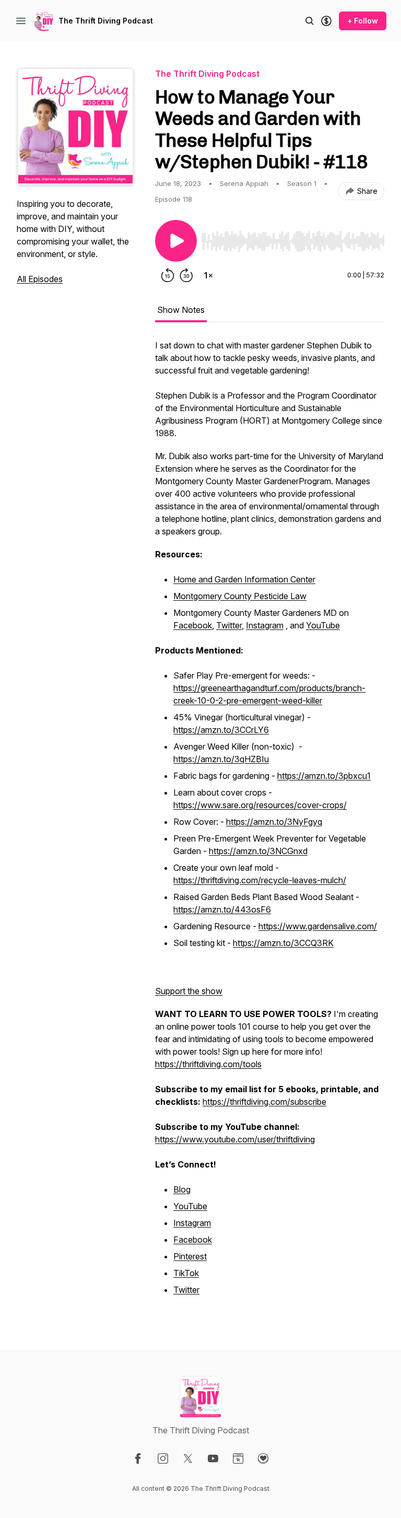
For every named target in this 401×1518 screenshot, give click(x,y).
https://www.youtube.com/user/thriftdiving (235, 1139)
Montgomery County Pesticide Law (239, 596)
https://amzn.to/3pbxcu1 (324, 775)
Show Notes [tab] (181, 310)
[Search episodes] (309, 21)
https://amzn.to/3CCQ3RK (283, 943)
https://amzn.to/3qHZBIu (221, 759)
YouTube (323, 625)
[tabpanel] (269, 824)
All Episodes (40, 279)
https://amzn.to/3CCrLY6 (221, 730)
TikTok (186, 1273)
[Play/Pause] (176, 241)
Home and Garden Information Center (244, 579)
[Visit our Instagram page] (163, 1458)
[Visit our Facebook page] (138, 1458)
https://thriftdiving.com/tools (208, 1064)
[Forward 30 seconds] (186, 275)
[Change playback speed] (208, 275)
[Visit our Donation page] (263, 1458)
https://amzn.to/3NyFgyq (274, 821)
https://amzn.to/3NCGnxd (258, 851)
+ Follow (362, 20)
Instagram (265, 625)
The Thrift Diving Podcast (105, 20)
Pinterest (190, 1256)
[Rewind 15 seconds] (167, 275)
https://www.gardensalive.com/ (317, 926)
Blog (182, 1189)
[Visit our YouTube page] (213, 1458)
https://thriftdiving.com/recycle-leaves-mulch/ (259, 880)
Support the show (188, 991)
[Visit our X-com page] (188, 1458)
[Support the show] (326, 21)
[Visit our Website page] (238, 1458)
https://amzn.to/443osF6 (222, 909)
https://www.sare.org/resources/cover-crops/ (260, 805)
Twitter (229, 625)
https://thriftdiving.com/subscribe (264, 1101)
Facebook (192, 625)
